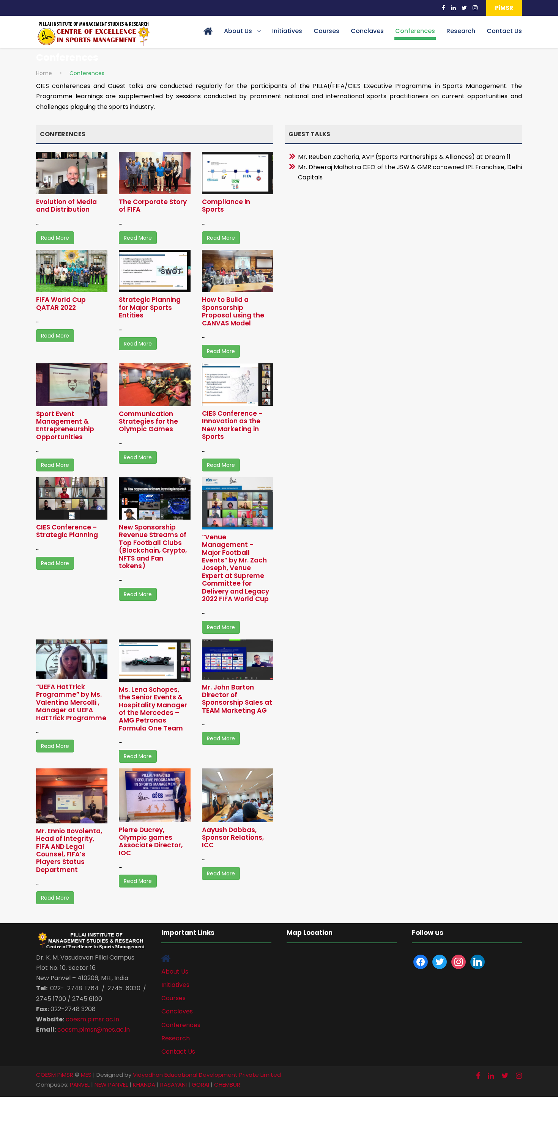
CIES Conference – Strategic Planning (67, 531)
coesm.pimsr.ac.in (92, 1019)
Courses (326, 31)
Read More (55, 238)
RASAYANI (173, 1085)
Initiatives (287, 31)
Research (460, 31)
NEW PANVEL (111, 1085)
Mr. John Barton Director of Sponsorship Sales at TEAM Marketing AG (237, 699)
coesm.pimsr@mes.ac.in (93, 1029)
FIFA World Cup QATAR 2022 (61, 303)
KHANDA (144, 1085)
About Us (238, 31)
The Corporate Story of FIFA (153, 205)
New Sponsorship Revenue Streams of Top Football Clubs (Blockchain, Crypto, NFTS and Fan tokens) (153, 546)
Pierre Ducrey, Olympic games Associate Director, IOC (151, 841)
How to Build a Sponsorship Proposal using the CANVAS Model (233, 311)
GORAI (200, 1085)
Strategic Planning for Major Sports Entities (150, 307)
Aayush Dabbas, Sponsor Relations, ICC (233, 837)
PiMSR (504, 8)
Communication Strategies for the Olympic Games (148, 421)
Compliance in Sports (226, 205)
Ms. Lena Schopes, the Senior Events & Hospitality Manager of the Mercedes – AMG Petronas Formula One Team (153, 709)
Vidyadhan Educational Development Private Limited (207, 1075)
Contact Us (504, 31)
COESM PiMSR (54, 1075)
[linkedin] (453, 8)
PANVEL (80, 1085)
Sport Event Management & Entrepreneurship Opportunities (65, 425)
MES (86, 1075)
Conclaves (367, 31)
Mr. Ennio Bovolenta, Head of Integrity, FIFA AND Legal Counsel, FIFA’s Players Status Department (69, 850)
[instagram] (475, 8)
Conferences (415, 31)
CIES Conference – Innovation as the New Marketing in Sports (232, 425)
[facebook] (443, 8)
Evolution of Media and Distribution (66, 205)
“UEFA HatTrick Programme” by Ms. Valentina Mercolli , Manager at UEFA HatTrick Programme (71, 702)
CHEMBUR (227, 1085)
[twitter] (464, 8)
